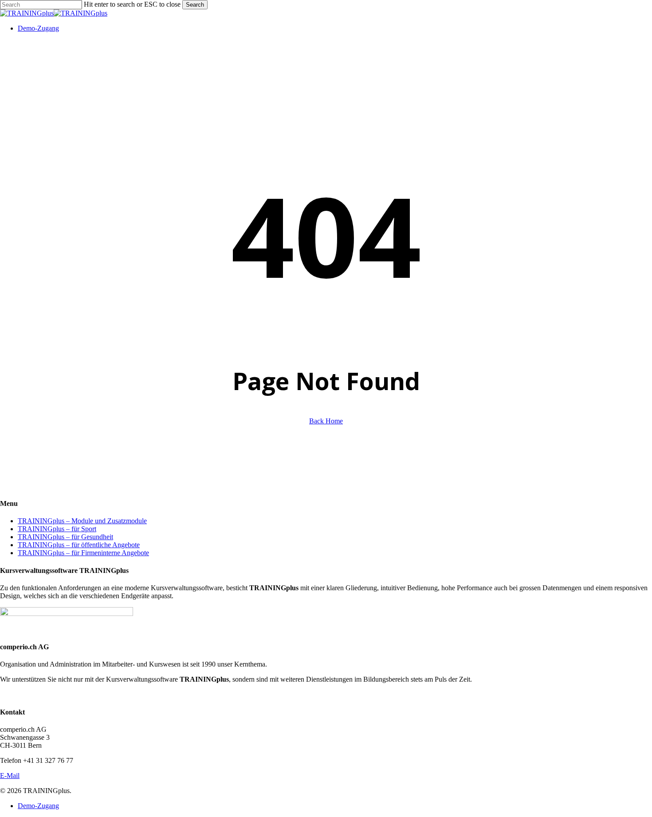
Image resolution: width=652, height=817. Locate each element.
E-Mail (10, 775)
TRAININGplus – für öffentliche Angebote (79, 545)
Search (195, 4)
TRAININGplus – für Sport (57, 529)
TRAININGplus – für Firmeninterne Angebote (83, 553)
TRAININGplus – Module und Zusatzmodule (82, 521)
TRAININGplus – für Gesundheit (65, 537)
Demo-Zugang (38, 805)
